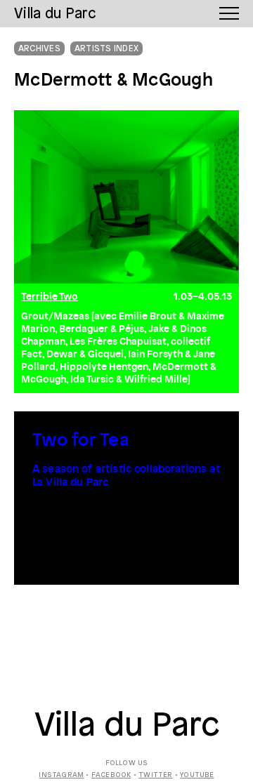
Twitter (155, 775)
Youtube (197, 775)
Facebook (111, 775)
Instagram (61, 775)
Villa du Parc (126, 726)
